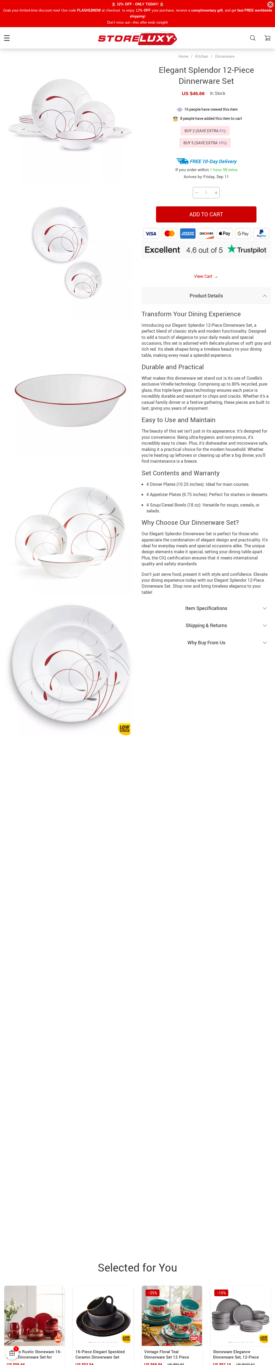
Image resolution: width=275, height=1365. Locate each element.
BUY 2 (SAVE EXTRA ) (205, 130)
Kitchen (201, 56)
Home (183, 56)
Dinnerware (224, 56)
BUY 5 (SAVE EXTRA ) (205, 142)
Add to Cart (206, 214)
